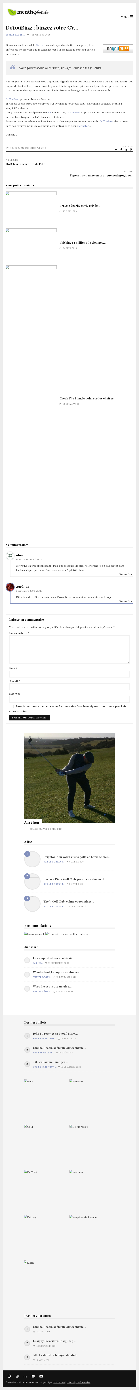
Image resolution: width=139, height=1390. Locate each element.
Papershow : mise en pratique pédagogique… (101, 175)
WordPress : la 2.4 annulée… (52, 986)
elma (19, 555)
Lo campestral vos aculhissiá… (54, 958)
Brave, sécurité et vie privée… (31, 208)
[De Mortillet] (92, 1147)
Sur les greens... (54, 861)
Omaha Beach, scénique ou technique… (59, 1048)
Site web (14, 693)
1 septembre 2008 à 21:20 (29, 559)
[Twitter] (9, 1376)
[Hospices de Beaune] (92, 1237)
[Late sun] (92, 1192)
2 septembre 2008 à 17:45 (29, 590)
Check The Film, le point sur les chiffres (31, 401)
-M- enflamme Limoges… (50, 1062)
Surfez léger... (15, 35)
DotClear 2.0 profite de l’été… (27, 164)
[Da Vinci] (47, 1192)
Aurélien (22, 586)
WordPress (59, 1382)
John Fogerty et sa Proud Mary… (55, 1033)
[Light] (47, 1283)
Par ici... (38, 963)
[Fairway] (47, 1237)
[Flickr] (33, 1376)
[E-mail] (41, 1376)
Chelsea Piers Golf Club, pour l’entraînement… (32, 881)
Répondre (125, 574)
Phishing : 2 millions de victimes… (31, 245)
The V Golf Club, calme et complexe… (32, 903)
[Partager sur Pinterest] (131, 149)
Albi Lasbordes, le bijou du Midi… (56, 1355)
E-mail (14, 681)
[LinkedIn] (25, 1376)
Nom (13, 668)
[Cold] (47, 1147)
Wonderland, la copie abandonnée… (57, 972)
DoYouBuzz (13, 99)
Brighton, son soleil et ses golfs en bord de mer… (32, 859)
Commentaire (19, 633)
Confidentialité (82, 1382)
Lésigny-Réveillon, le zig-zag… (54, 1341)
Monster (83, 126)
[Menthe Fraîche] (28, 17)
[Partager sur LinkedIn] (126, 149)
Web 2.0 (40, 45)
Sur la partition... (45, 1038)
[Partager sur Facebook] (121, 149)
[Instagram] (17, 1376)
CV (50, 112)
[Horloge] (92, 1102)
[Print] (47, 1102)
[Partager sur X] (116, 149)
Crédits (70, 1382)
